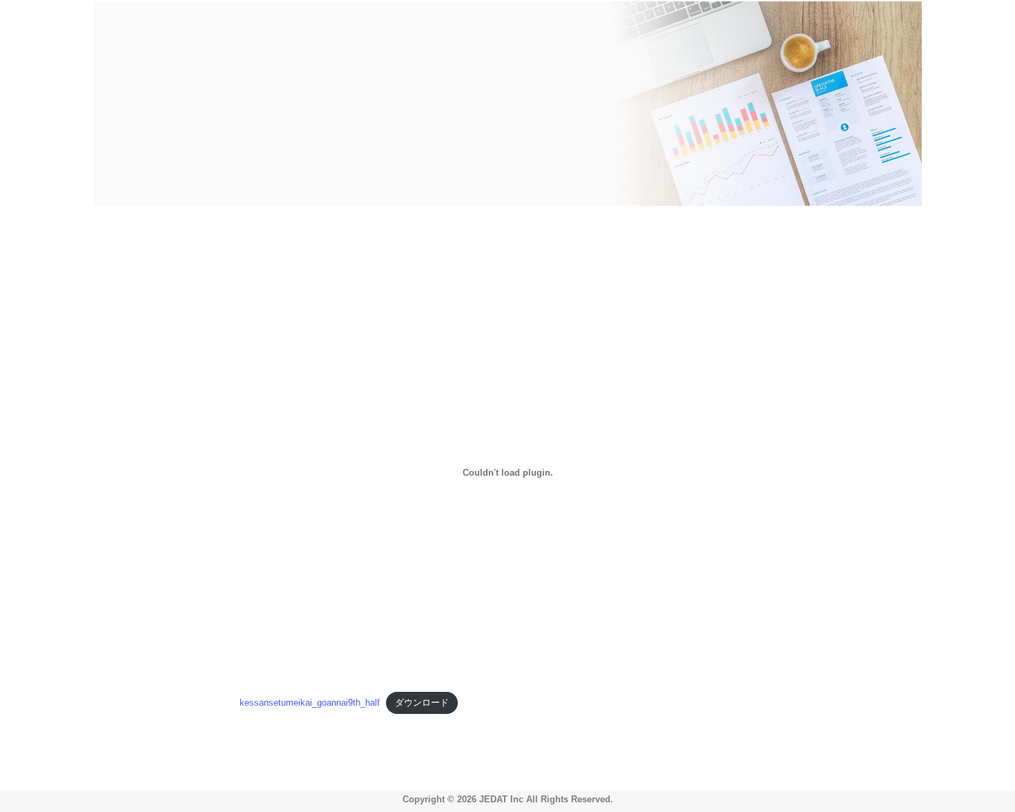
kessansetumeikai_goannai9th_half (310, 702)
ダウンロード (422, 702)
